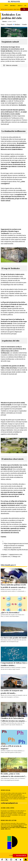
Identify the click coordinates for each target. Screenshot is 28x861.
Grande (24, 24)
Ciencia (4, 21)
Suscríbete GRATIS (21, 855)
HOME (6, 5)
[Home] (25, 860)
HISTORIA (12, 5)
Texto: (3, 24)
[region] (14, 80)
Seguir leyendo (4, 800)
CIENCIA (20, 5)
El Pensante (14, 1)
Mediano (17, 24)
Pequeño (9, 24)
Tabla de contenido (11, 65)
